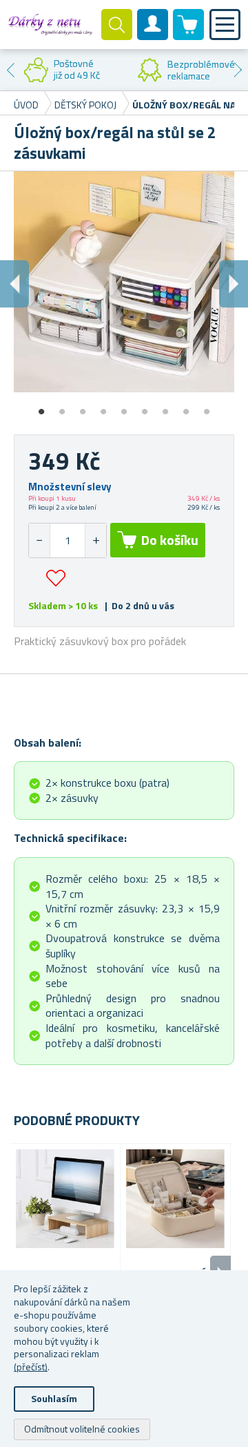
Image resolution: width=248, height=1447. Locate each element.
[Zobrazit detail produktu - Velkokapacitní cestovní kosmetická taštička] (175, 1199)
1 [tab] (41, 407)
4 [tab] (103, 407)
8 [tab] (186, 407)
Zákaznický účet (153, 36)
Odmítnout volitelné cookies (82, 1428)
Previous (10, 69)
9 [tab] (207, 407)
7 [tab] (165, 407)
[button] (95, 540)
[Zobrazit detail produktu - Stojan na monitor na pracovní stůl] (65, 1199)
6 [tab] (145, 407)
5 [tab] (124, 407)
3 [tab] (83, 407)
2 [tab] (62, 407)
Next (237, 69)
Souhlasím (54, 1398)
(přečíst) (31, 1366)
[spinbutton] (67, 540)
